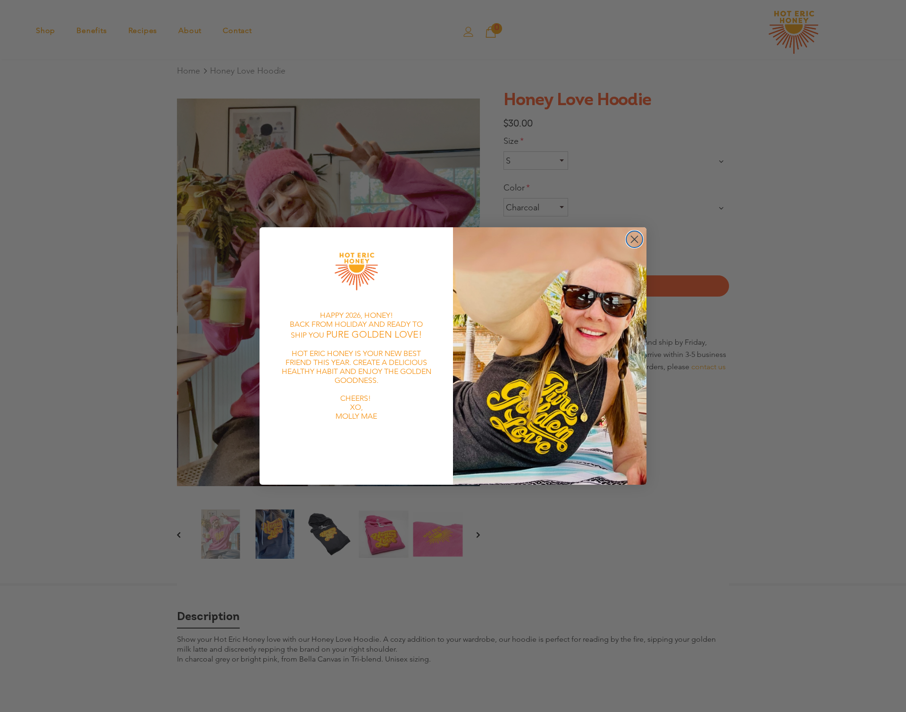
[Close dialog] (634, 239)
